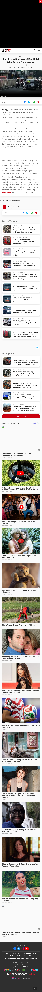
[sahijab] (25, 970)
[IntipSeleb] (16, 978)
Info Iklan (12, 956)
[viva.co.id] (8, 970)
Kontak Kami (31, 953)
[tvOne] (17, 974)
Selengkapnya (21, 416)
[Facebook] (14, 948)
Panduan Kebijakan (12, 958)
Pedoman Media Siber (25, 956)
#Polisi (8, 201)
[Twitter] (18, 948)
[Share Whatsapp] (34, 102)
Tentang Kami (20, 953)
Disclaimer (25, 958)
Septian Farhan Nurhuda (23, 67)
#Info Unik (16, 201)
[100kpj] (17, 970)
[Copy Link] (39, 102)
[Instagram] (22, 948)
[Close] (40, 1)
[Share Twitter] (29, 102)
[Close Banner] (35, 988)
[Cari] (34, 50)
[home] (20, 56)
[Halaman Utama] (6, 50)
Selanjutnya (17, 207)
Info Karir (33, 958)
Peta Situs (10, 953)
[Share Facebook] (24, 102)
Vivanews (6, 192)
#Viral (2, 201)
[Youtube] (27, 948)
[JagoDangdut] (26, 978)
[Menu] (39, 50)
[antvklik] (32, 974)
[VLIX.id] (34, 970)
